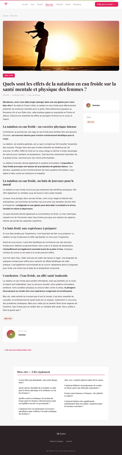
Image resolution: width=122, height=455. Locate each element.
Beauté (40, 4)
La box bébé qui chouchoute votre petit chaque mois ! (38, 381)
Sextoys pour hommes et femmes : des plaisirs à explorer (83, 394)
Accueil (25, 4)
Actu (32, 4)
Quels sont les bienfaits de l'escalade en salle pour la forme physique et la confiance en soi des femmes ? (37, 390)
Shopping (77, 4)
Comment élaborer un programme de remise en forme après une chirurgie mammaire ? (83, 386)
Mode (68, 4)
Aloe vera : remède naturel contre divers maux (83, 380)
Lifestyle (59, 4)
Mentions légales (56, 441)
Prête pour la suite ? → (106, 4)
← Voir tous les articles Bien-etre (17, 350)
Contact (69, 441)
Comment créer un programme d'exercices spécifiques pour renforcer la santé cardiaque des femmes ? (38, 411)
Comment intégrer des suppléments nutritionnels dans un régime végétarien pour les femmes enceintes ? (83, 403)
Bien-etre (49, 4)
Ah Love (61, 433)
